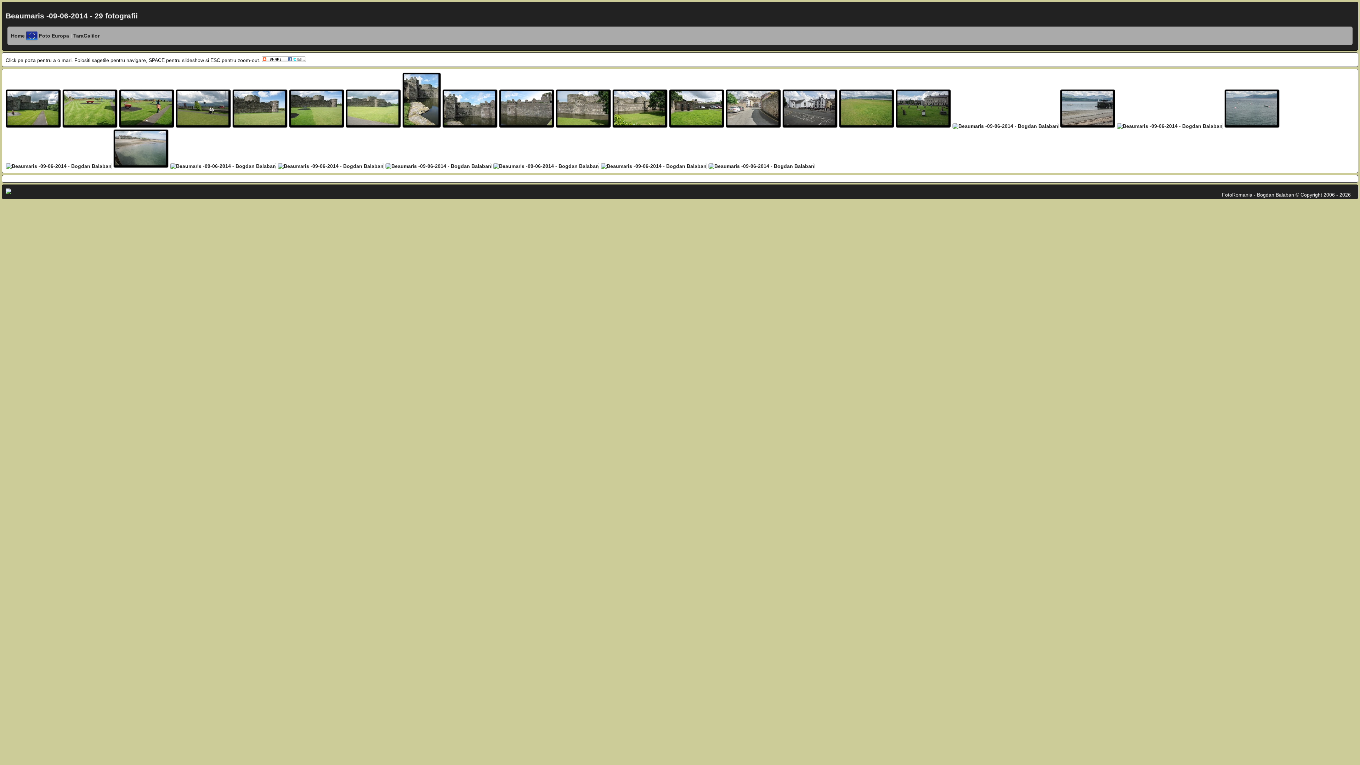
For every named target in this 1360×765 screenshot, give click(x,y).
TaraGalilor (86, 36)
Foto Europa (54, 36)
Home (18, 36)
